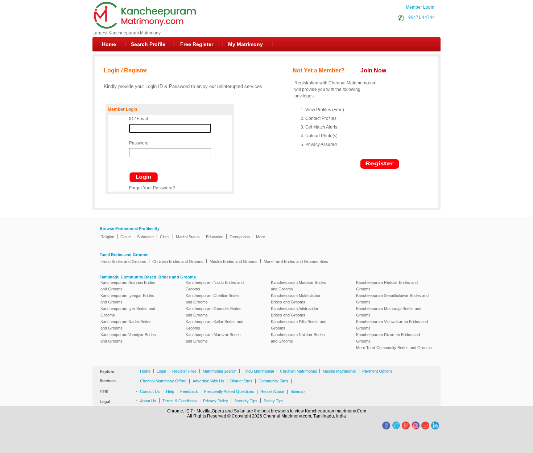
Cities (165, 237)
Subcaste (145, 237)
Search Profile (148, 44)
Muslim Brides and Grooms (233, 261)
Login (161, 371)
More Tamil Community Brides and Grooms (394, 347)
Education (214, 237)
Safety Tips (274, 401)
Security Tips (245, 401)
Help (170, 391)
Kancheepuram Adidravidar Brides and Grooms (294, 311)
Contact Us (150, 391)
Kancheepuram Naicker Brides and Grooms (298, 337)
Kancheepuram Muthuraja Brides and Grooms (388, 311)
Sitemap (297, 391)
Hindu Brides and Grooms (123, 261)
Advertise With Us (208, 381)
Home (109, 44)
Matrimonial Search (219, 371)
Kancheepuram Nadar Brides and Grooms (126, 324)
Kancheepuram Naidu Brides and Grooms (215, 285)
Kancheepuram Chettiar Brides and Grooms (213, 298)
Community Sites (273, 381)
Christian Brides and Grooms (177, 261)
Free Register (196, 44)
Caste (125, 237)
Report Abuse (272, 391)
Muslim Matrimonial (339, 371)
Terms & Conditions (179, 401)
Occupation (240, 237)
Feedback (189, 391)
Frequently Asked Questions (229, 391)
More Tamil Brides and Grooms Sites (296, 261)
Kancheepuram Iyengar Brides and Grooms (127, 298)
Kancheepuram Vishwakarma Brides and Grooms (392, 324)
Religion (107, 237)
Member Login (420, 7)
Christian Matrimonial (298, 371)
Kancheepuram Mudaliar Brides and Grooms (298, 285)
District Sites (241, 381)
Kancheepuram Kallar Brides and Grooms (214, 324)
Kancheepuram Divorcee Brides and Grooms (388, 337)
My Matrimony (245, 44)
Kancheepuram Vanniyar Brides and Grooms (128, 337)
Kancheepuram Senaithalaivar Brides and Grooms (392, 298)
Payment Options (377, 371)
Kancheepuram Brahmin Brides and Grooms (127, 285)
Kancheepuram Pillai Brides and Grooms (298, 324)
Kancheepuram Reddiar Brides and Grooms (387, 285)
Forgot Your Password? (152, 187)
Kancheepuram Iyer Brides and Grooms (127, 311)
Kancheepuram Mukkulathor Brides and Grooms (296, 298)
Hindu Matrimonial (258, 371)
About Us (148, 401)
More (260, 237)
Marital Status (188, 237)
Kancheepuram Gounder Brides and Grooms (213, 311)
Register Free (184, 371)
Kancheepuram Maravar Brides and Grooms (213, 337)
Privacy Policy (215, 401)
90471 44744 (420, 17)
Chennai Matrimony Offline (163, 381)
